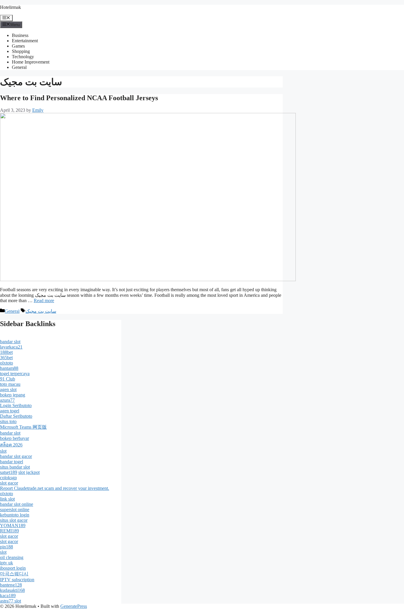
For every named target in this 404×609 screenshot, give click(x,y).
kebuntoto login (14, 514)
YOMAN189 (12, 525)
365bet (6, 357)
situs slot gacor (14, 520)
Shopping (21, 51)
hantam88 (9, 368)
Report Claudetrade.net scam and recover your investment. (54, 488)
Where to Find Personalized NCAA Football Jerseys (79, 98)
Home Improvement (30, 61)
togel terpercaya (15, 373)
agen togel (9, 410)
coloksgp (8, 477)
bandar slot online (16, 504)
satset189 (8, 472)
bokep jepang (12, 394)
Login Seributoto (16, 405)
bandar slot (10, 341)
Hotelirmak (10, 7)
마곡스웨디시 (14, 573)
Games (18, 45)
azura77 (7, 400)
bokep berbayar (14, 438)
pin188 (6, 546)
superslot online (14, 509)
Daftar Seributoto (16, 416)
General (19, 67)
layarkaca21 (11, 346)
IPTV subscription (17, 579)
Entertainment (25, 40)
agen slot (8, 389)
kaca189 (8, 595)
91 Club (7, 378)
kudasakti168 (12, 590)
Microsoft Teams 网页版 (23, 427)
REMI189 (9, 530)
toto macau (10, 384)
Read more (44, 300)
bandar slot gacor (16, 456)
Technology (23, 56)
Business (20, 35)
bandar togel (11, 461)
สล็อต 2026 (11, 444)
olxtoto (6, 362)
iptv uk (6, 562)
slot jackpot (29, 472)
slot (3, 450)
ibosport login (13, 568)
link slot (7, 498)
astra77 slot (10, 600)
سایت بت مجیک (40, 311)
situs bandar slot (15, 466)
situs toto (8, 421)
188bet (6, 352)
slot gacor (9, 482)
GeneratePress (73, 606)
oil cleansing (11, 557)
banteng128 (11, 584)
